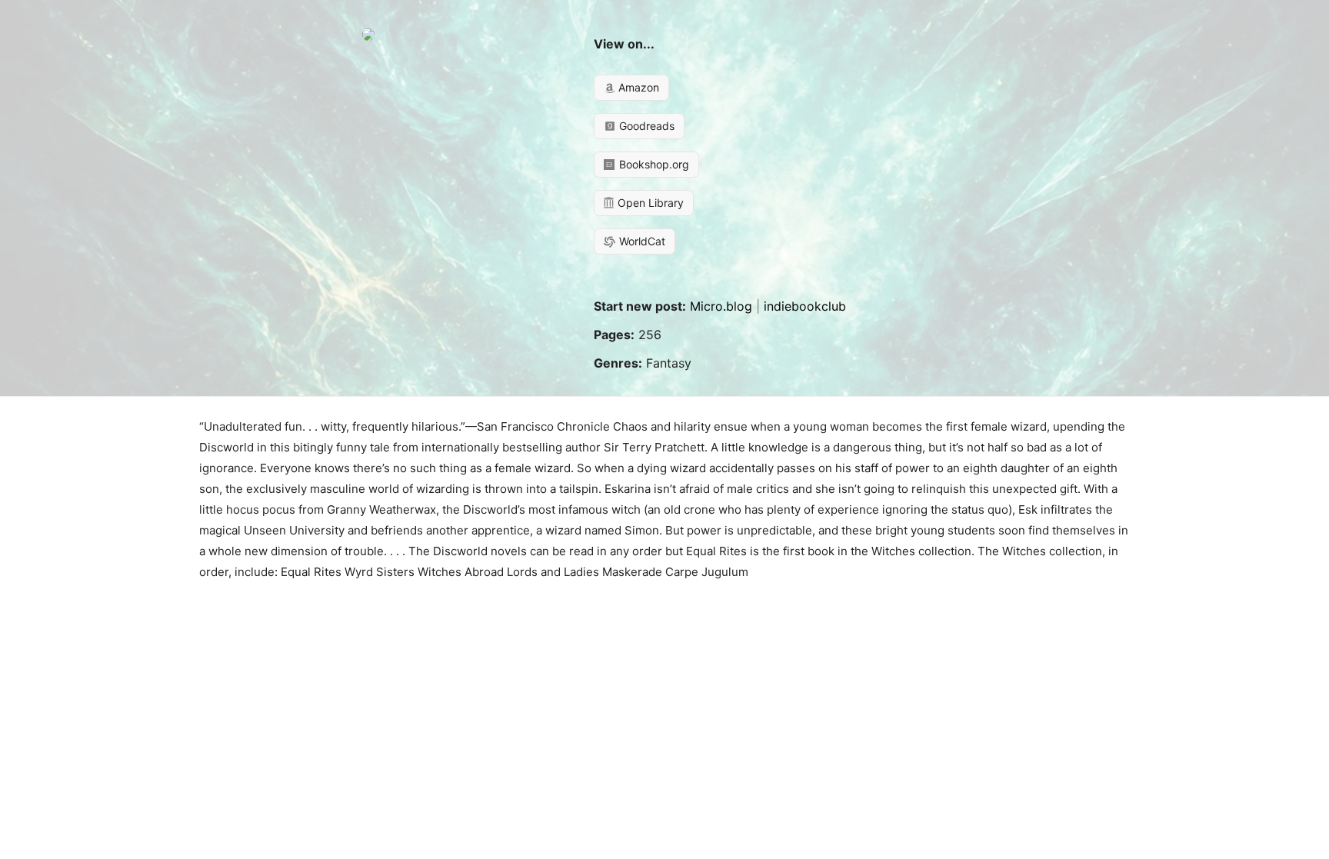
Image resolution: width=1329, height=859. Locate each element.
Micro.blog (721, 306)
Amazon (637, 87)
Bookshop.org (652, 164)
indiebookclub (805, 306)
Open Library (649, 202)
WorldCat (640, 241)
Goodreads (645, 125)
